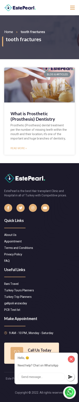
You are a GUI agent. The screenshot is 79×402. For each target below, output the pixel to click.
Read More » (19, 148)
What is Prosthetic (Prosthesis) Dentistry (33, 116)
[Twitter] (20, 208)
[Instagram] (33, 208)
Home (8, 32)
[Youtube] (45, 208)
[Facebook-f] (8, 208)
